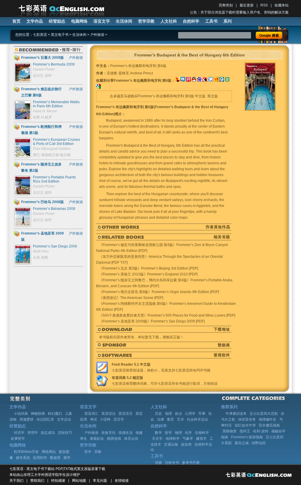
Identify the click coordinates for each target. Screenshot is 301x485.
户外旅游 (97, 35)
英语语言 (125, 414)
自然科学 (191, 21)
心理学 (190, 414)
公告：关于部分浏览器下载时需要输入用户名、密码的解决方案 (239, 12)
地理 (168, 414)
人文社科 (168, 21)
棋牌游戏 (114, 438)
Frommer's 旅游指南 (247, 437)
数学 (158, 433)
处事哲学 (18, 438)
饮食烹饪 (108, 433)
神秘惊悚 (38, 414)
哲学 (87, 452)
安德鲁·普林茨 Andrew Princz (130, 73)
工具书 (211, 21)
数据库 (55, 458)
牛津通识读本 (236, 414)
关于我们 (16, 481)
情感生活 (125, 433)
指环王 (245, 431)
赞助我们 (37, 481)
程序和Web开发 (26, 452)
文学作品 (34, 21)
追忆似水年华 (245, 425)
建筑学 (201, 438)
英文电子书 (59, 35)
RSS (264, 5)
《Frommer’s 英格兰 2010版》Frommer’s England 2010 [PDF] (148, 274)
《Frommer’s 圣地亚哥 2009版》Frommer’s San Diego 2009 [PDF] (152, 321)
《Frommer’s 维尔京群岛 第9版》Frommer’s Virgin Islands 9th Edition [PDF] (159, 292)
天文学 (157, 438)
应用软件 (40, 458)
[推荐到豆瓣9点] (221, 80)
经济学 (19, 433)
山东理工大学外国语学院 (39, 475)
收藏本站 (282, 5)
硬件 (67, 458)
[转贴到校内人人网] (182, 80)
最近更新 (247, 5)
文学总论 (64, 419)
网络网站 (49, 452)
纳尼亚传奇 (247, 419)
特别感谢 (58, 481)
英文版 (212, 96)
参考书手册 (191, 463)
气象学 (188, 438)
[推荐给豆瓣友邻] (227, 80)
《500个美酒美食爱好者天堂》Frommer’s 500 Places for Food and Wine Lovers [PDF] (167, 315)
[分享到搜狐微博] (177, 80)
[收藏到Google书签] (210, 80)
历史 (158, 414)
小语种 (105, 419)
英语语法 (108, 414)
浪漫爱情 (26, 419)
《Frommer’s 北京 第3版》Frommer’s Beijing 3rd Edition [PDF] (148, 268)
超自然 (186, 444)
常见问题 (100, 481)
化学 (188, 433)
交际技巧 (65, 433)
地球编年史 (267, 419)
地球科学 (172, 438)
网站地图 (79, 481)
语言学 (118, 419)
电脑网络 (79, 21)
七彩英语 (40, 35)
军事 (201, 414)
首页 (16, 21)
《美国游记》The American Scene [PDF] (131, 298)
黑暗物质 (230, 431)
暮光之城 (242, 443)
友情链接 (122, 481)
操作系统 (23, 458)
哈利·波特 (260, 431)
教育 (170, 419)
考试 (93, 419)
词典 (158, 463)
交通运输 (171, 444)
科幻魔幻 (55, 414)
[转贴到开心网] (188, 80)
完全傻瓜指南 (269, 425)
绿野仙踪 (259, 443)
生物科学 (202, 433)
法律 (160, 419)
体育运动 (131, 438)
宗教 (97, 452)
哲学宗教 (146, 21)
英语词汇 (91, 414)
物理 (178, 433)
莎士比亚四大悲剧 (264, 414)
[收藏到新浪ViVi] (205, 80)
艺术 (180, 419)
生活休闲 (124, 21)
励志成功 (48, 433)
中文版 (200, 96)
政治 (178, 414)
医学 (168, 433)
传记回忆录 (45, 419)
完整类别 (226, 5)
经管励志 (57, 21)
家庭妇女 (97, 438)
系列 (227, 21)
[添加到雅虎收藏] (216, 80)
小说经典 (21, 414)
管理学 (32, 433)
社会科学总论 (197, 419)
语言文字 (101, 21)
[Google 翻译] (98, 88)
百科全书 (172, 463)
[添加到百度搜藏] (199, 80)
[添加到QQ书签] (194, 80)
